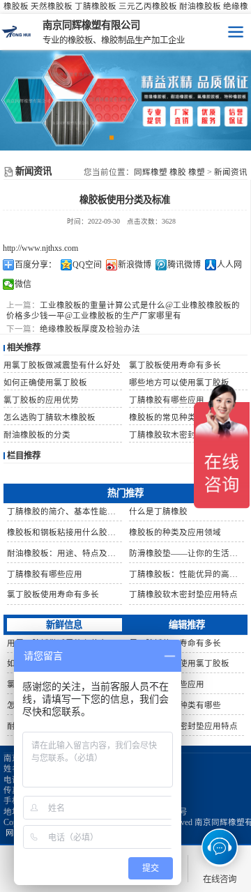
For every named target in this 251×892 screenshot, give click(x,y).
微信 (23, 284)
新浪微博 (134, 265)
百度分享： (35, 265)
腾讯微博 (184, 265)
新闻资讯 (231, 172)
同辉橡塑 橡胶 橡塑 (169, 172)
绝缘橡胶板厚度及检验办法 (90, 329)
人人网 (229, 265)
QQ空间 (87, 265)
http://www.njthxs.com (40, 248)
